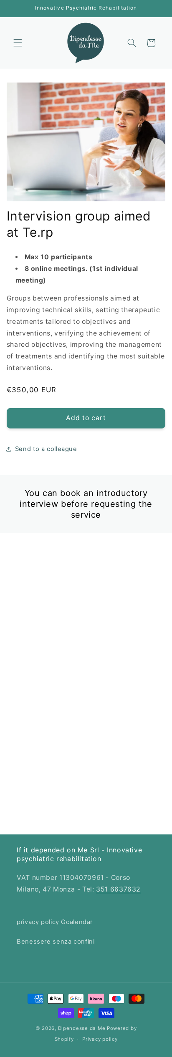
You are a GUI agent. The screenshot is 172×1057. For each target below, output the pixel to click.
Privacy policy (99, 1039)
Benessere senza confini (56, 941)
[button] (17, 43)
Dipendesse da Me (82, 1028)
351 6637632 (118, 889)
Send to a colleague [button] (46, 449)
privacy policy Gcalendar (55, 922)
